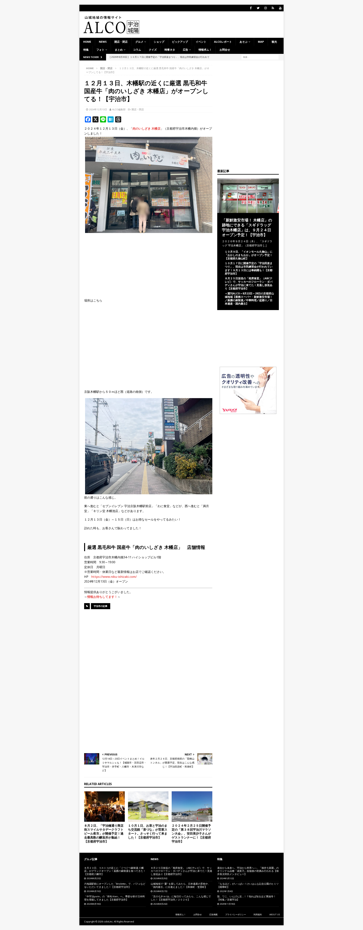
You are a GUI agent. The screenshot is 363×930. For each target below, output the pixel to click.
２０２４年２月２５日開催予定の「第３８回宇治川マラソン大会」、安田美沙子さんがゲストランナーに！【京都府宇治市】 (191, 833)
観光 (274, 41)
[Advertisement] (148, 263)
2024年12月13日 (98, 109)
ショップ (159, 41)
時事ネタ (169, 49)
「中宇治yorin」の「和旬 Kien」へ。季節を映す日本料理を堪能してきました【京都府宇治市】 (114, 898)
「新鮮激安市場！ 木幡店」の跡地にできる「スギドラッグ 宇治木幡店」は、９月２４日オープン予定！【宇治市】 (247, 227)
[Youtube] (280, 8)
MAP (261, 41)
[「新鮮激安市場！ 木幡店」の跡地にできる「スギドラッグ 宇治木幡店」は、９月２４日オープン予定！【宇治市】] (248, 210)
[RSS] (273, 8)
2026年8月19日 (94, 891)
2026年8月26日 (160, 903)
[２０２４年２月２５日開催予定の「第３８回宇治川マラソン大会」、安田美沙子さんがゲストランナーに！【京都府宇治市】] (192, 806)
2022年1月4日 (226, 891)
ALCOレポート (223, 41)
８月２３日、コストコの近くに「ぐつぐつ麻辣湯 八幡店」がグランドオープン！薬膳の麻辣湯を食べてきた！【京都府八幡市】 (115, 871)
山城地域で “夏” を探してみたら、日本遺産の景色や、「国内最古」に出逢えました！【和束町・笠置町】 (180, 885)
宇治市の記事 (100, 606)
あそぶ (243, 41)
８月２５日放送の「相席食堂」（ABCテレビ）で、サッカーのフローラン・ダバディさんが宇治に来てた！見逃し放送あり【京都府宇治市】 (248, 283)
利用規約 (258, 914)
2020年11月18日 (227, 903)
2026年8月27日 (160, 891)
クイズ (153, 49)
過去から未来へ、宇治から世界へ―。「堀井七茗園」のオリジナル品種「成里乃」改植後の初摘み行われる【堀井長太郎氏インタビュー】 (248, 871)
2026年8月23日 (94, 878)
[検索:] (260, 57)
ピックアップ (180, 41)
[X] (258, 8)
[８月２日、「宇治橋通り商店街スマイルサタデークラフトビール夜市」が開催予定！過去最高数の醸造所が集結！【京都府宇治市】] (104, 806)
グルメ (139, 41)
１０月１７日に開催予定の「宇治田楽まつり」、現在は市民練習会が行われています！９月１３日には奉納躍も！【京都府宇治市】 (248, 268)
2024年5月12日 (227, 878)
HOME (87, 41)
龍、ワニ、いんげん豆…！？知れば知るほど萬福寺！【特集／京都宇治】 (246, 898)
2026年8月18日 (94, 903)
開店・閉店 (121, 41)
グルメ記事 (90, 859)
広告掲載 (213, 914)
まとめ (119, 49)
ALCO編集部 (119, 109)
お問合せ (225, 49)
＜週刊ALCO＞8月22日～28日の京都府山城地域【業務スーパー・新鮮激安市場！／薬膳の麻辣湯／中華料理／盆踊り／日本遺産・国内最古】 (249, 299)
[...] (265, 245)
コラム (137, 49)
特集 (86, 49)
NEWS (103, 41)
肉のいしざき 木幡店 (147, 128)
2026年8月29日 (160, 878)
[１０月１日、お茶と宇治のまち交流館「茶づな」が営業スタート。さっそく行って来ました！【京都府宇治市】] (148, 806)
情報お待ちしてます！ (102, 597)
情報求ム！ (205, 49)
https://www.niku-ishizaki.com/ (114, 577)
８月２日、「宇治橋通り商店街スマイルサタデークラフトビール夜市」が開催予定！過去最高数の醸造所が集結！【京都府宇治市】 (103, 833)
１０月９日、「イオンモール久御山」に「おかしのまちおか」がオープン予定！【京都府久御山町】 (248, 255)
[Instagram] (265, 8)
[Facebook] (250, 8)
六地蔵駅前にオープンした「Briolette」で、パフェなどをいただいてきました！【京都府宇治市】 (114, 885)
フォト (100, 49)
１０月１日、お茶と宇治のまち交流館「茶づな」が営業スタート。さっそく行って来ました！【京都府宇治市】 (147, 831)
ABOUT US (274, 914)
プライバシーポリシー (235, 914)
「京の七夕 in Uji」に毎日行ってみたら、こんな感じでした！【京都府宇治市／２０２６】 (181, 898)
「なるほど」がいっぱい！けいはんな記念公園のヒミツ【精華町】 (248, 885)
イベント (201, 41)
